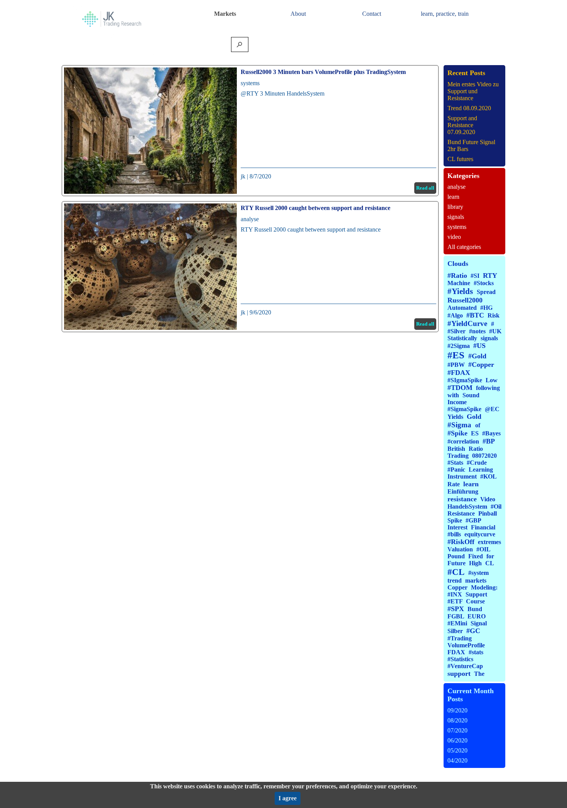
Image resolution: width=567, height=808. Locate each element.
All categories (464, 247)
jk (243, 176)
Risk (494, 315)
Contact (371, 13)
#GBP (473, 520)
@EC (492, 409)
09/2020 (457, 710)
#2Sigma (458, 346)
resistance (462, 499)
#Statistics (460, 659)
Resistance (461, 513)
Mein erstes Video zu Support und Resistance (473, 91)
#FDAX (458, 372)
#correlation (463, 441)
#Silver (456, 331)
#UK (495, 331)
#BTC (475, 315)
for (490, 556)
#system (478, 572)
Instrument (462, 476)
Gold (474, 416)
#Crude (477, 462)
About (298, 13)
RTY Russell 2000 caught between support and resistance (315, 208)
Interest (457, 527)
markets (475, 580)
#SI (475, 275)
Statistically (462, 338)
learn (453, 196)
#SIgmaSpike (464, 380)
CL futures (460, 159)
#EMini (457, 623)
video (454, 236)
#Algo (455, 315)
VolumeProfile (466, 645)
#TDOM (459, 387)
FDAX (456, 652)
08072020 (484, 455)
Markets (225, 13)
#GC (473, 631)
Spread (486, 292)
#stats (476, 652)
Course (475, 601)
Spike (454, 520)
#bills (454, 534)
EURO (476, 616)
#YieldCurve (467, 323)
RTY (490, 275)
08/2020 (457, 720)
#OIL (483, 549)
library (455, 206)
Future (456, 563)
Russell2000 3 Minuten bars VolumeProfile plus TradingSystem (323, 72)
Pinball (487, 513)
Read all (425, 188)
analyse (250, 219)
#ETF (454, 601)
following (488, 388)
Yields (455, 416)
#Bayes (491, 433)
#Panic (456, 469)
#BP (489, 441)
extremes (489, 542)
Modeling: (484, 587)
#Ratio (457, 275)
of (477, 425)
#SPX (455, 609)
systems (250, 83)
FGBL (455, 616)
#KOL (488, 476)
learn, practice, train (445, 13)
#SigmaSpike (464, 409)
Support (476, 594)
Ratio (476, 448)
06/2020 (457, 740)
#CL (455, 572)
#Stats (455, 462)
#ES (455, 355)
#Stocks (484, 283)
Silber (455, 631)
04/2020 (457, 760)
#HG (486, 307)
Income (457, 402)
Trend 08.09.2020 (469, 108)
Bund (474, 609)
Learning (481, 469)
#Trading (459, 638)
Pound (456, 556)
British (456, 448)
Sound (470, 395)
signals (455, 216)
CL (489, 563)
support (459, 673)
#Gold (477, 356)
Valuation (460, 549)
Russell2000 (465, 300)
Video (487, 499)
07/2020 (457, 730)
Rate (453, 484)
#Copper (481, 364)
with (453, 395)
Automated (462, 307)
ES (475, 433)
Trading (458, 455)
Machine (458, 283)
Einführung (462, 491)
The (479, 673)
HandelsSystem (467, 506)
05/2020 (457, 750)
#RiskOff (460, 542)
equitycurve (479, 534)
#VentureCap (465, 666)
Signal (479, 623)
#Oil (496, 506)
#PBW (456, 364)
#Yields (460, 291)
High (475, 563)
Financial (483, 527)
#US (479, 345)
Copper (457, 587)
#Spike (457, 433)
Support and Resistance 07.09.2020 (462, 125)
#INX (454, 594)
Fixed (475, 556)
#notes (477, 331)
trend (454, 580)
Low (492, 380)
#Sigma (459, 425)
